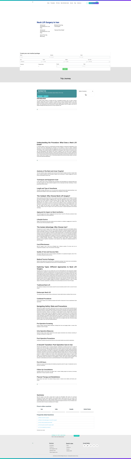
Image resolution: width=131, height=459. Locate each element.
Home (48, 3)
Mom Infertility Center (65, 3)
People (57, 64)
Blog (75, 3)
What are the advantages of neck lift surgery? (48, 420)
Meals (66, 59)
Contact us (79, 3)
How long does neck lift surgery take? (46, 424)
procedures (52, 445)
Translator (22, 64)
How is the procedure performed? (45, 422)
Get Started (76, 435)
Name (21, 55)
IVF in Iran (58, 3)
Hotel (44, 59)
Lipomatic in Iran (52, 450)
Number (51, 55)
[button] (92, 91)
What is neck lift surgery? (44, 417)
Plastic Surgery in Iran (53, 452)
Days (84, 64)
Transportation (41, 64)
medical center (69, 450)
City (21, 59)
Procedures (53, 3)
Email (81, 55)
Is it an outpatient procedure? (45, 427)
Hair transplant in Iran (53, 448)
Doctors (71, 3)
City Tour (89, 59)
